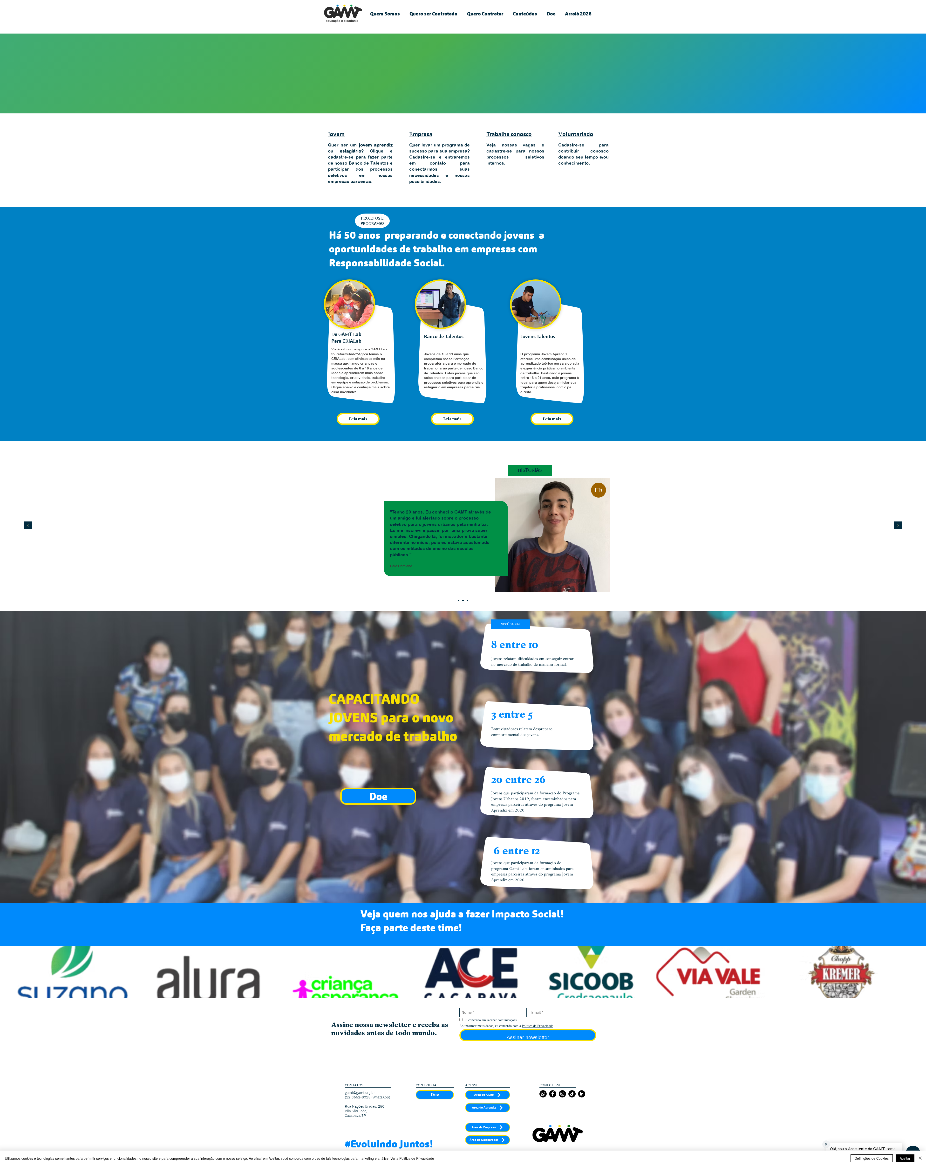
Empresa (420, 135)
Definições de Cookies (872, 1158)
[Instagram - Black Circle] (562, 1093)
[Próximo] (898, 525)
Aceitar (905, 1158)
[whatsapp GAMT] (543, 1093)
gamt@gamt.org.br (360, 1092)
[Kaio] (458, 600)
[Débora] (467, 600)
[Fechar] (920, 1158)
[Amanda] (463, 600)
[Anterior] (28, 525)
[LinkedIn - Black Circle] (581, 1093)
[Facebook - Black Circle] (552, 1093)
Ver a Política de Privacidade (412, 1158)
